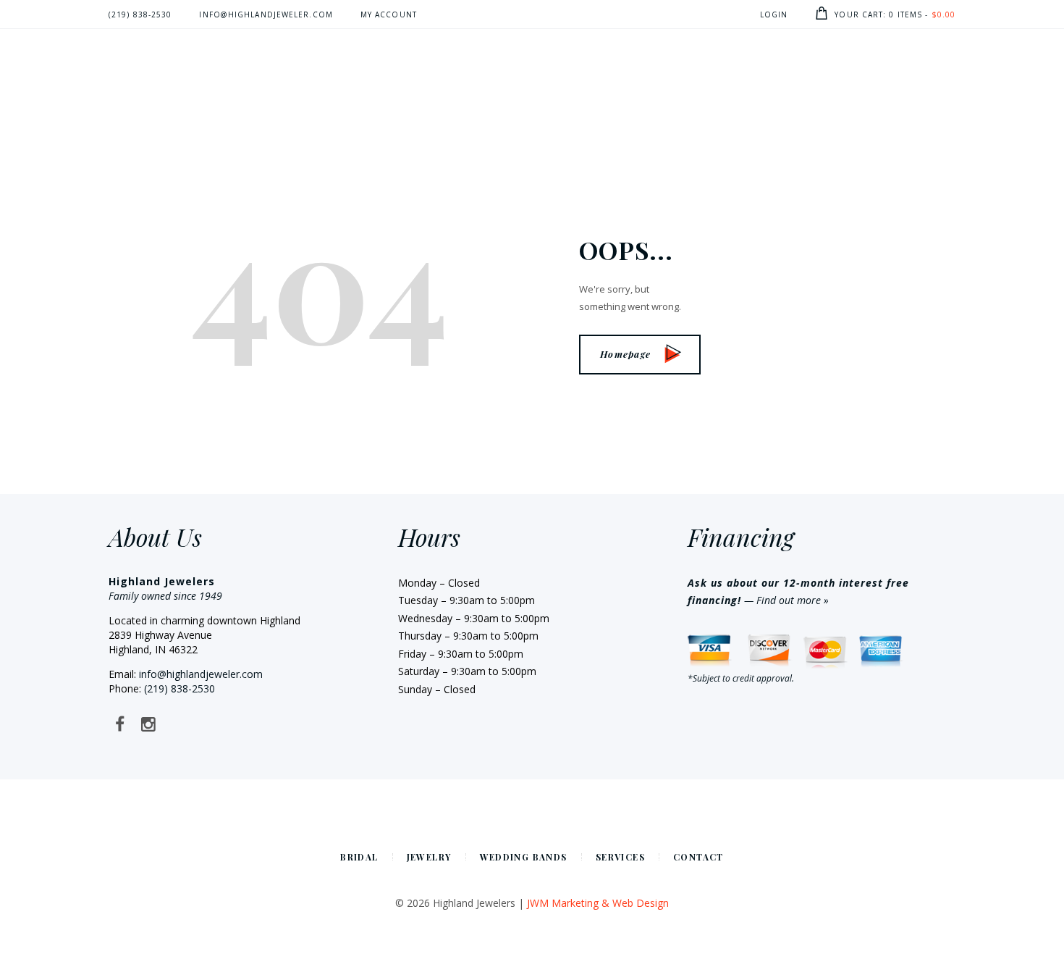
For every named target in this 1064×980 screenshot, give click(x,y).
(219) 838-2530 (179, 688)
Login (774, 14)
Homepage (625, 354)
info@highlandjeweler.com (201, 674)
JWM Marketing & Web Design (598, 903)
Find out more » (792, 600)
